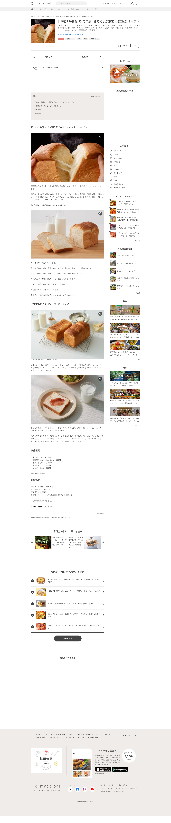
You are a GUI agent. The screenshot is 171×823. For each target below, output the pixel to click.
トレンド (115, 3)
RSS (116, 788)
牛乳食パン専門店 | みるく (40, 506)
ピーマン (46, 9)
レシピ (53, 734)
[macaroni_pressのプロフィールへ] (67, 68)
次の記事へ (86, 57)
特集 (37, 737)
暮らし (80, 734)
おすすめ (122, 3)
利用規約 (108, 791)
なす (41, 9)
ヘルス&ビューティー (92, 734)
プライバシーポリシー (118, 791)
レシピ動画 (106, 3)
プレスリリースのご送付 (107, 788)
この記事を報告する (99, 513)
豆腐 (72, 9)
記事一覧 (103, 785)
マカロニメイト (53, 737)
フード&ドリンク (107, 734)
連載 (43, 737)
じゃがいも (85, 9)
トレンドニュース (41, 734)
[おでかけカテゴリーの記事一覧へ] (61, 39)
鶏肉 (96, 9)
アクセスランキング (68, 737)
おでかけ (71, 734)
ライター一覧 (109, 785)
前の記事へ (49, 57)
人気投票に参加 (93, 737)
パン (91, 9)
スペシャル (81, 737)
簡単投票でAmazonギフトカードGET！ (72, 34)
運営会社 (103, 791)
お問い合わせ (126, 785)
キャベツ (67, 9)
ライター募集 (118, 785)
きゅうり (60, 9)
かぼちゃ (53, 9)
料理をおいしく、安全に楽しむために (128, 788)
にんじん (78, 9)
